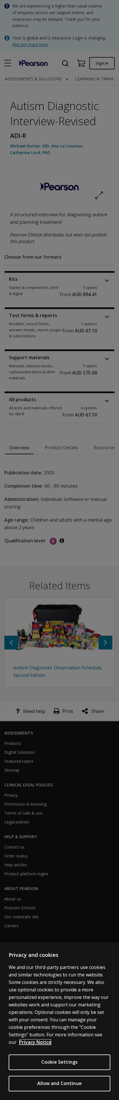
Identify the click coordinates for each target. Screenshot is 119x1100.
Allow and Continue (59, 1083)
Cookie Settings (59, 1062)
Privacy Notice (35, 1042)
